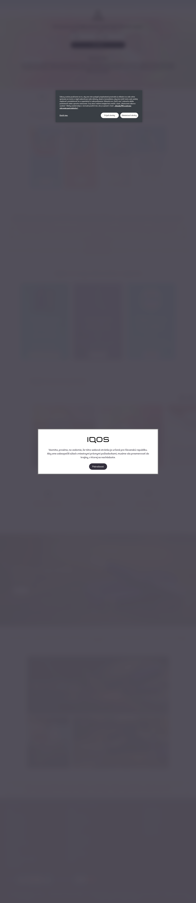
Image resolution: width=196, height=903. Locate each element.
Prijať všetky (109, 115)
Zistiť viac (64, 115)
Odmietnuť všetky (129, 115)
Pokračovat (98, 466)
